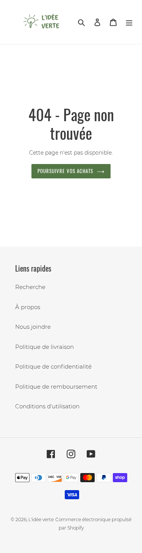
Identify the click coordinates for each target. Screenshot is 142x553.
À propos (27, 307)
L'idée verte (41, 519)
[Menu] (129, 22)
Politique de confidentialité (53, 366)
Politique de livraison (44, 346)
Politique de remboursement (56, 386)
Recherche (30, 287)
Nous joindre (33, 326)
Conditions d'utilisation (47, 406)
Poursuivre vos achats (65, 171)
